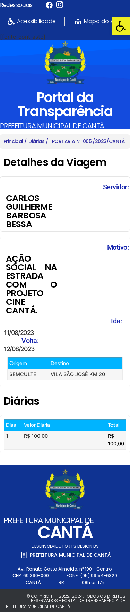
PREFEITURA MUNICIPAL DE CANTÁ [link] (52, 126)
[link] (121, 26)
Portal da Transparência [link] (64, 104)
